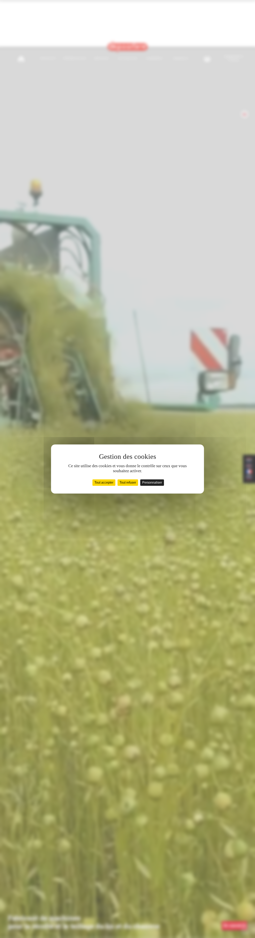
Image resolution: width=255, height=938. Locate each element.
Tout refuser (128, 482)
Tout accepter (103, 482)
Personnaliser (152, 482)
